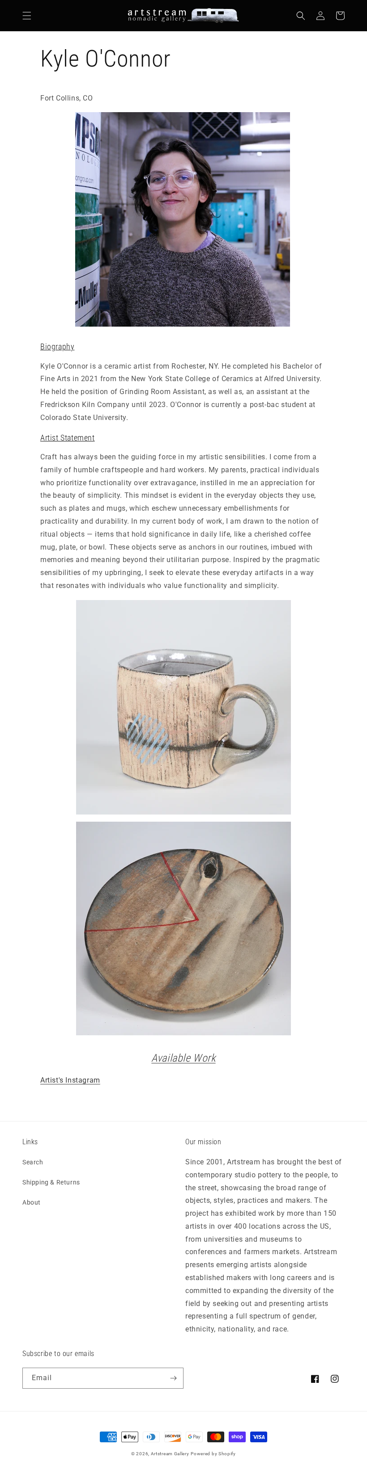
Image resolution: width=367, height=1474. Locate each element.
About (31, 1202)
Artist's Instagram (70, 1080)
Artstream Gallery (170, 1453)
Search (32, 1162)
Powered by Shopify (213, 1453)
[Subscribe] (173, 1378)
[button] (27, 15)
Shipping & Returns (51, 1182)
